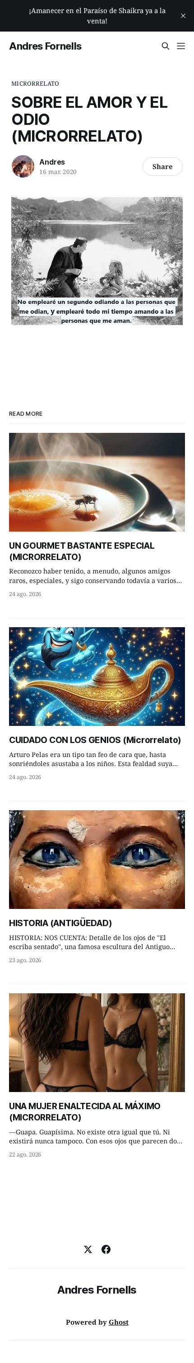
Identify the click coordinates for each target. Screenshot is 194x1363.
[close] (183, 16)
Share (162, 166)
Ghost (119, 1321)
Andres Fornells (45, 46)
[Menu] (181, 46)
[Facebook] (106, 1249)
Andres (52, 161)
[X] (87, 1249)
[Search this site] (165, 46)
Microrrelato (35, 83)
